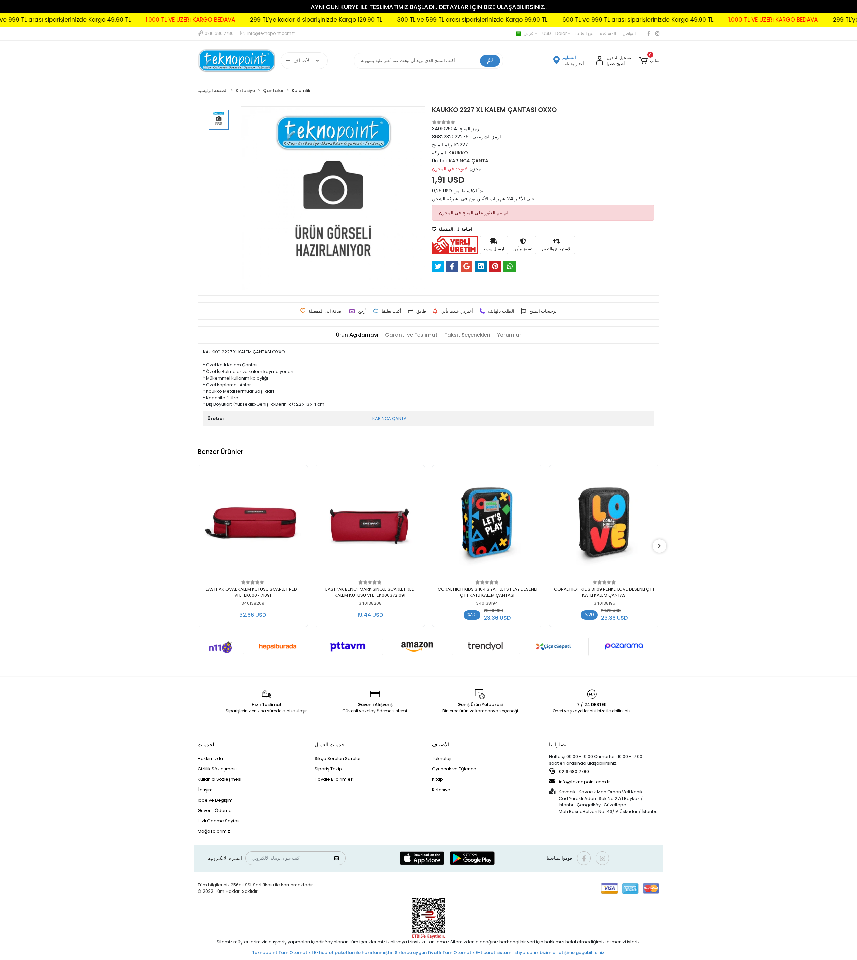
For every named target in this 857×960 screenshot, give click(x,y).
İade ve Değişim (215, 800)
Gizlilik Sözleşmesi (217, 769)
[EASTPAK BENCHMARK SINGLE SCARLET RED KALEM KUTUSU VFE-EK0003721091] (369, 522)
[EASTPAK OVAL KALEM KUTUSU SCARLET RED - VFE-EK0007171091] (252, 522)
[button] (649, 60)
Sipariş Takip (328, 769)
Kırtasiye (441, 789)
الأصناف (440, 744)
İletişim (205, 789)
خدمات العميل (329, 744)
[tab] (357, 335)
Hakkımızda (210, 758)
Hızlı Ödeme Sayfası (219, 821)
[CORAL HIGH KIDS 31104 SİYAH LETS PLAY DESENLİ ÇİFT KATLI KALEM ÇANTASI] (487, 522)
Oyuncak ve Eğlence (454, 769)
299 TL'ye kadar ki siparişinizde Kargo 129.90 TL (257, 20)
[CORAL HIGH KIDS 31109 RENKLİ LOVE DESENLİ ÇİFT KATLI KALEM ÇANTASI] (604, 522)
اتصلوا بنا (558, 744)
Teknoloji (441, 758)
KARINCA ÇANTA (389, 418)
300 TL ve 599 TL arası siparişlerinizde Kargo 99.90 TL (413, 20)
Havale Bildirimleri (334, 779)
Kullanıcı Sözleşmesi (219, 779)
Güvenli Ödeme (215, 810)
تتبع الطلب (584, 33)
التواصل (629, 33)
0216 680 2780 (573, 771)
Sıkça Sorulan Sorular (338, 758)
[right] (659, 546)
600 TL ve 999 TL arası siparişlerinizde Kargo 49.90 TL (578, 20)
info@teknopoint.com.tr (584, 782)
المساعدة (608, 33)
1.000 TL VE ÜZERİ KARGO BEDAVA (131, 20)
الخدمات (207, 744)
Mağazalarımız (214, 831)
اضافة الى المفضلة (454, 229)
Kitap (437, 779)
